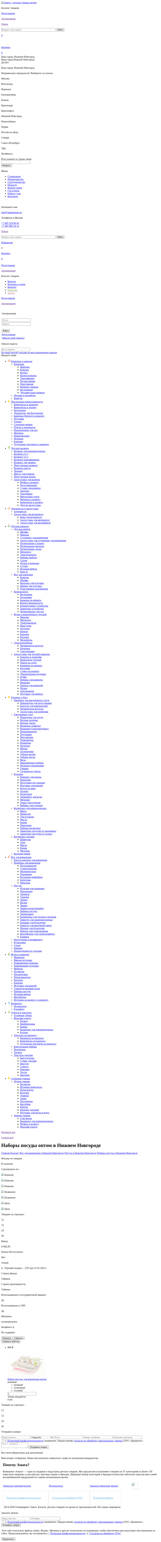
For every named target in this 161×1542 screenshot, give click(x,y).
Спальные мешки (23, 424)
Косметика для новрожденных (30, 808)
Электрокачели (28, 554)
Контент (12, 287)
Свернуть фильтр (11, 1341)
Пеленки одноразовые (32, 765)
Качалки (24, 634)
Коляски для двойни (25, 462)
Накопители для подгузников (36, 703)
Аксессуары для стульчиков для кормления (43, 540)
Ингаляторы (26, 737)
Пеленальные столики (32, 543)
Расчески (25, 745)
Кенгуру (24, 1063)
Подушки (19, 418)
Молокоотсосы (28, 871)
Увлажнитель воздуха (31, 645)
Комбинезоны (27, 1024)
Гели (22, 842)
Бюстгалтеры (27, 1058)
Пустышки (26, 734)
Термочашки (27, 914)
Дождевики (26, 493)
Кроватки (19, 364)
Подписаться (56, 1486)
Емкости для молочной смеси (36, 925)
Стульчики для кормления (34, 537)
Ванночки (25, 779)
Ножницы (25, 743)
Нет (3, 1257)
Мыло (23, 811)
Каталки (24, 637)
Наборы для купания (31, 805)
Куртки (24, 1032)
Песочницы (26, 1101)
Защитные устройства (32, 608)
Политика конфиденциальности (23, 1498)
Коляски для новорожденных (29, 451)
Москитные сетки (29, 496)
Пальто (24, 1021)
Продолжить (8, 1539)
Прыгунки (25, 625)
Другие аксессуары (30, 505)
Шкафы (24, 532)
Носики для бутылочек (32, 928)
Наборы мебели (28, 557)
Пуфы (23, 677)
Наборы (18, 948)
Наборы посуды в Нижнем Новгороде (117, 1153)
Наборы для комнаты (31, 679)
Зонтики (24, 491)
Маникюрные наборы (32, 762)
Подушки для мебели (31, 694)
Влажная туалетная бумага (34, 728)
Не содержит (8, 1332)
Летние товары (22, 1081)
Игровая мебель (28, 569)
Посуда (18, 885)
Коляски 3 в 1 (21, 456)
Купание (18, 774)
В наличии (7, 1163)
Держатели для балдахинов (28, 413)
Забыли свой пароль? (13, 338)
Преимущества (16, 179)
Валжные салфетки (30, 726)
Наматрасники (22, 435)
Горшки (24, 768)
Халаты (24, 791)
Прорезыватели (28, 731)
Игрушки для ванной (31, 785)
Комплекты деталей (30, 660)
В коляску (19, 1009)
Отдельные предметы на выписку (38, 1043)
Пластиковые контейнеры (34, 588)
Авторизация (8, 18)
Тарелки (24, 897)
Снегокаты (26, 1118)
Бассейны (25, 1104)
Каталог (14, 1153)
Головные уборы (23, 1015)
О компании (14, 176)
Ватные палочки (29, 720)
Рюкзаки (24, 1069)
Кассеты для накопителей (34, 706)
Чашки (23, 905)
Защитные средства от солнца (36, 833)
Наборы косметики (30, 828)
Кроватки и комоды (21, 361)
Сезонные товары (20, 1078)
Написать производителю (17, 1486)
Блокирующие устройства (34, 606)
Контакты (13, 196)
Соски (17, 945)
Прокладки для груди (31, 717)
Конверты (16, 1003)
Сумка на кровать (29, 671)
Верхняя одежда (22, 1018)
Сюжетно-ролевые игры (27, 988)
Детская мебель (22, 529)
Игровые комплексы (31, 1087)
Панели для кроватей (31, 685)
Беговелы (25, 1084)
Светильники (27, 651)
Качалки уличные (29, 1109)
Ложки (24, 899)
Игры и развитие (20, 954)
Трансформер (27, 378)
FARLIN (5, 1246)
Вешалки (25, 682)
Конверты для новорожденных (36, 1029)
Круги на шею (28, 788)
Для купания (27, 816)
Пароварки (26, 874)
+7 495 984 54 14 (10, 226)
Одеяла (18, 421)
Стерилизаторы (28, 868)
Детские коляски (20, 448)
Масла (23, 819)
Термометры (26, 740)
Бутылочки (20, 942)
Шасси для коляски (24, 474)
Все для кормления (21, 857)
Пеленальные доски (31, 549)
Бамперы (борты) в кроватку (29, 416)
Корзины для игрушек (32, 583)
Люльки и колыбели (25, 395)
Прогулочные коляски (26, 465)
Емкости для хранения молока (36, 919)
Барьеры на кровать (30, 600)
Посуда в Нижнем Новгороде (80, 1153)
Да (2, 1300)
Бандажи (25, 1075)
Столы (23, 560)
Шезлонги (25, 552)
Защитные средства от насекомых (38, 831)
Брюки (23, 1026)
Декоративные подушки (33, 674)
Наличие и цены (16, 284)
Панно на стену (28, 662)
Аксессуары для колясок (27, 479)
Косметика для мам (24, 836)
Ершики (24, 936)
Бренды (12, 281)
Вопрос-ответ (15, 187)
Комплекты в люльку (25, 407)
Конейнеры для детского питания (38, 917)
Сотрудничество (16, 182)
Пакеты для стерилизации (34, 931)
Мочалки (25, 799)
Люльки (18, 471)
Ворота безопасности (31, 603)
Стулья (24, 566)
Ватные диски (27, 723)
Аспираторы (27, 751)
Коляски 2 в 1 (21, 454)
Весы (23, 760)
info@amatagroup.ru (11, 212)
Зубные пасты (27, 757)
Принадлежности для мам (28, 951)
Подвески (19, 971)
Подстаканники (28, 485)
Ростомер (25, 668)
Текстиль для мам (23, 1055)
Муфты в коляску (29, 482)
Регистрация (8, 13)
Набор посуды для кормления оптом (27, 1379)
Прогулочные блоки (25, 476)
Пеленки (18, 438)
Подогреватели (28, 865)
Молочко (25, 851)
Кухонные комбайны (31, 877)
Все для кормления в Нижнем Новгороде (42, 1153)
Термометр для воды (31, 797)
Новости (12, 185)
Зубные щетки (28, 754)
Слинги (24, 1066)
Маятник (25, 367)
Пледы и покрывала (24, 427)
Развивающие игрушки (26, 965)
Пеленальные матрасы (32, 546)
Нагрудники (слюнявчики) (28, 939)
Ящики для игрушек (31, 586)
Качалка (24, 369)
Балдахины (20, 410)
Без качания (26, 389)
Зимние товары (22, 1115)
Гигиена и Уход (19, 697)
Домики (24, 1095)
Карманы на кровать (31, 665)
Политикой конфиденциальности (25, 1440)
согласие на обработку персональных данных (98, 1440)
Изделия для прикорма (32, 888)
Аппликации (27, 691)
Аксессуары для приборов (34, 711)
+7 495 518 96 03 (10, 223)
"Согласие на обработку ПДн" (105, 1533)
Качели (24, 631)
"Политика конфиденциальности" (67, 1533)
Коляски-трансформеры (26, 459)
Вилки (23, 902)
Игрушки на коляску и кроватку (31, 1000)
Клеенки (18, 441)
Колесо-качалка (28, 375)
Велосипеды (26, 1090)
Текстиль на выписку (25, 1035)
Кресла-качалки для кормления (30, 860)
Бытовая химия (22, 853)
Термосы (25, 894)
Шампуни (25, 814)
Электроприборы (23, 642)
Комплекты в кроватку (26, 404)
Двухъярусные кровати (32, 392)
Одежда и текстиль (21, 1012)
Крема (23, 822)
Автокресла (20, 511)
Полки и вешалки (29, 563)
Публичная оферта (103, 1498)
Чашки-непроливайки (32, 908)
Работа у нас (14, 193)
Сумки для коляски (30, 488)
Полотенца (26, 794)
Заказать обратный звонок (104, 1486)
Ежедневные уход (23, 714)
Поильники (26, 891)
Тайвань (5, 1278)
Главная (5, 1153)
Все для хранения (23, 574)
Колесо (24, 372)
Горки (23, 1098)
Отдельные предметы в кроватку (31, 444)
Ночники (25, 648)
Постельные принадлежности (27, 401)
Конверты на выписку (32, 1038)
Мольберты (26, 640)
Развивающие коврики (26, 963)
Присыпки (26, 825)
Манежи (24, 534)
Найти (60, 30)
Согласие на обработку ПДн (67, 1498)
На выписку (20, 1006)
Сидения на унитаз (30, 771)
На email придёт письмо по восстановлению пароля (29, 352)
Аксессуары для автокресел (28, 514)
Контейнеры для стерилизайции (37, 934)
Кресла (24, 571)
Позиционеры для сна (25, 430)
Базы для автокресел (31, 517)
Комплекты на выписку (33, 1041)
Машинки (19, 957)
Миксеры (25, 882)
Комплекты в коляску (31, 502)
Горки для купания (30, 802)
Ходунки (25, 628)
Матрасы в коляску (30, 499)
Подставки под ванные (32, 782)
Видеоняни (26, 594)
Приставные (26, 384)
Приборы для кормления (27, 863)
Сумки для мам (28, 1061)
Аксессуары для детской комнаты (32, 654)
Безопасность (21, 591)
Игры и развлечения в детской (30, 614)
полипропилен (9, 1321)
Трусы (23, 1072)
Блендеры (25, 880)
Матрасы (18, 433)
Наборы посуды (28, 911)
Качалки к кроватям (31, 657)
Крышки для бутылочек (33, 922)
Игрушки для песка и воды (34, 1112)
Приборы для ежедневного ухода (31, 700)
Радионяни (26, 597)
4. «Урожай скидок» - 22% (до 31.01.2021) (23, 1268)
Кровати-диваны (29, 387)
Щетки (24, 748)
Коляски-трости (22, 468)
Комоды (18, 398)
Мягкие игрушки (23, 960)
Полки (23, 688)
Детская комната (20, 526)
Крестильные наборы (25, 1046)
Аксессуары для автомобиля (35, 522)
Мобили (18, 968)
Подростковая (27, 381)
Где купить (13, 190)
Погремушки (21, 974)
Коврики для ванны (30, 777)
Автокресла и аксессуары (24, 508)
